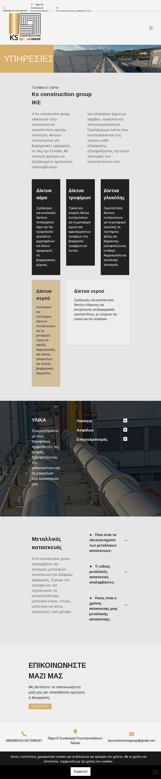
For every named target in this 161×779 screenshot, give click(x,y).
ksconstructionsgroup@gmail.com (73, 11)
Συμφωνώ (81, 771)
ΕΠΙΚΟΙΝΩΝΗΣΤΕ (40, 706)
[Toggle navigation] (151, 28)
